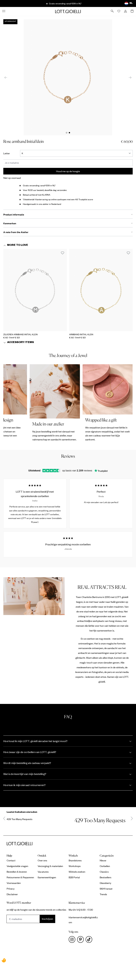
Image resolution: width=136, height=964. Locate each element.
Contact (11, 860)
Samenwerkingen (47, 877)
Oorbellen (105, 866)
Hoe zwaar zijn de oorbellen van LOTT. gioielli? (29, 752)
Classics (104, 871)
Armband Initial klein (81, 334)
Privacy (10, 888)
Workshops (75, 866)
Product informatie (13, 214)
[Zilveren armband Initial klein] (35, 290)
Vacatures (43, 871)
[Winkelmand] (132, 11)
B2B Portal (74, 877)
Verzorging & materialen (50, 866)
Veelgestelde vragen (17, 866)
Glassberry (105, 883)
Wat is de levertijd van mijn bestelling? (24, 774)
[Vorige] (5, 77)
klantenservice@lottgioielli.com (83, 920)
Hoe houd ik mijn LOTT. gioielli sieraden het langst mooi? (35, 741)
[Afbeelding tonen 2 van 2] (69, 132)
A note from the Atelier (15, 232)
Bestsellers (105, 877)
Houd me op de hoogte (68, 171)
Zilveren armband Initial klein (20, 334)
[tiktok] (90, 940)
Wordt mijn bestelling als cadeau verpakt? (27, 763)
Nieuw (103, 860)
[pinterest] (81, 940)
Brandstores (75, 860)
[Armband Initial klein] (101, 290)
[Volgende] (130, 77)
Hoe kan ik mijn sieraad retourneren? (24, 785)
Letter (8, 153)
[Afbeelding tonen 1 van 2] (66, 132)
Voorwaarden (14, 883)
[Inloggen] (125, 11)
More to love (17, 245)
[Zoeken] (112, 11)
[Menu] (4, 11)
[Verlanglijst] (119, 11)
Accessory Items (20, 342)
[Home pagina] (68, 11)
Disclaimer (12, 894)
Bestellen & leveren (17, 871)
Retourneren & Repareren (20, 877)
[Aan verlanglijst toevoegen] (62, 253)
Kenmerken (9, 223)
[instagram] (73, 940)
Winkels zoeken (77, 871)
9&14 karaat (106, 888)
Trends (103, 894)
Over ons (42, 860)
